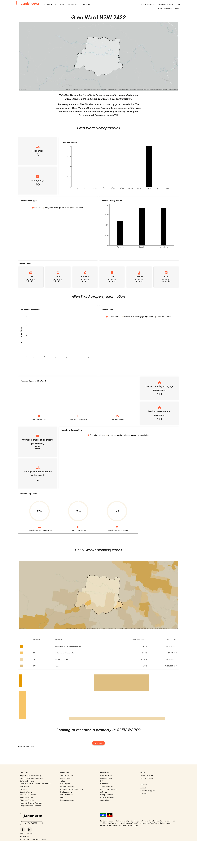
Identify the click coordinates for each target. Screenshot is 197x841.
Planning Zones (26, 797)
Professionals (66, 792)
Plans (177, 4)
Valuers (63, 781)
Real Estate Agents (108, 789)
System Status (106, 786)
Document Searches (165, 8)
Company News (107, 794)
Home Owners (66, 778)
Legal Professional (68, 786)
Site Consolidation (28, 794)
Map (177, 8)
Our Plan (86, 4)
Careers (143, 793)
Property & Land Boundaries (32, 803)
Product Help (106, 775)
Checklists (104, 800)
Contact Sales (146, 778)
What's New (105, 784)
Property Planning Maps (30, 805)
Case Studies (106, 778)
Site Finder (24, 786)
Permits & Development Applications (35, 784)
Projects (23, 789)
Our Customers (66, 794)
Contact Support (147, 790)
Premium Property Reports (31, 778)
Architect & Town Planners (71, 789)
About (143, 788)
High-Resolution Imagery (30, 775)
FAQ (102, 781)
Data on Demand (27, 781)
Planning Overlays (28, 800)
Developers (65, 784)
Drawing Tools (26, 792)
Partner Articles (107, 797)
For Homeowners (165, 4)
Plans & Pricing (146, 775)
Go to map (98, 743)
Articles (103, 792)
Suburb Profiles (148, 4)
